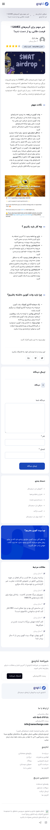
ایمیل (42, 449)
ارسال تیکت (43, 791)
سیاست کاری (43, 764)
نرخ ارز (29, 757)
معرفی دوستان (26, 764)
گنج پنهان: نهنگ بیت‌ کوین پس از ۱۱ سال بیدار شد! (26, 637)
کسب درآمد (27, 47)
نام (43, 436)
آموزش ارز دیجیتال (34, 489)
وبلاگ (29, 761)
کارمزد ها (45, 768)
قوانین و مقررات (42, 757)
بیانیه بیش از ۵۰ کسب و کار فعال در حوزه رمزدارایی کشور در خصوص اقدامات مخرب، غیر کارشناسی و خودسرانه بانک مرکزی (24, 581)
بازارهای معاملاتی (25, 753)
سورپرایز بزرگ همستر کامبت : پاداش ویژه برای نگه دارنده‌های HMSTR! (24, 596)
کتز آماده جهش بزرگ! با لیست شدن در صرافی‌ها (27, 624)
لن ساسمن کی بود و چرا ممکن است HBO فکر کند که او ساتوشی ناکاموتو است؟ (25, 610)
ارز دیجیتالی (21, 117)
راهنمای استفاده (42, 784)
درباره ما (45, 753)
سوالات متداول (42, 788)
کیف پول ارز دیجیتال (34, 517)
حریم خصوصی (43, 761)
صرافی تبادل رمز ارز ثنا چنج (41, 15)
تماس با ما (27, 768)
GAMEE (21, 80)
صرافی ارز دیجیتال (35, 505)
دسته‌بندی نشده (36, 500)
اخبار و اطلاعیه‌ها (38, 47)
